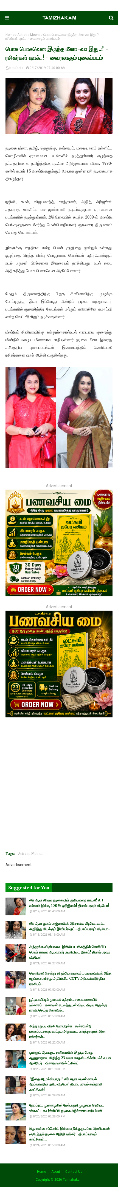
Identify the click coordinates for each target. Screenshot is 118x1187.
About (55, 1172)
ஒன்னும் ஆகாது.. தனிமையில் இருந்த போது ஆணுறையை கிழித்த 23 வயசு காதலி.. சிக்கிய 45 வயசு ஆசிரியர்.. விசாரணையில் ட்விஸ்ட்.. (70, 1057)
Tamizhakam (73, 1180)
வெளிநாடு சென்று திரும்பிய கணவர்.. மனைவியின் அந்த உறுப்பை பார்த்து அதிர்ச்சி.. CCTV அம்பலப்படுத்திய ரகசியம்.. (70, 978)
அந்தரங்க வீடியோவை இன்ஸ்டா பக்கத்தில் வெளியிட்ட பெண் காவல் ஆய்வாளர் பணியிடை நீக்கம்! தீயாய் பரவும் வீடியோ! (69, 952)
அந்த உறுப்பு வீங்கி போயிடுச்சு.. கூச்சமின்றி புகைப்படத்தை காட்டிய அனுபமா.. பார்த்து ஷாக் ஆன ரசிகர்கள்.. (67, 1031)
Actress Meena (29, 35)
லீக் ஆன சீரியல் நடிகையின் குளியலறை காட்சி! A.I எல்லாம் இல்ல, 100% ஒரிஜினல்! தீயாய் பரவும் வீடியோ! (69, 903)
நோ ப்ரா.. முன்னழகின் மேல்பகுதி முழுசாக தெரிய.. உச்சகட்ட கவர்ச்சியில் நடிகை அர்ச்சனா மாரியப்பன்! (66, 1108)
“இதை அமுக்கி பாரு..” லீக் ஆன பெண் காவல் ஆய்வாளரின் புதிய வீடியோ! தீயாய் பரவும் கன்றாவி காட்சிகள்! (65, 1084)
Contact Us (73, 1172)
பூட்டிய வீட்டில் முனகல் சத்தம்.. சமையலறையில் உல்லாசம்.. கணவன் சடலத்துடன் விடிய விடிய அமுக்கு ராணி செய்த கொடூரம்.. (68, 1005)
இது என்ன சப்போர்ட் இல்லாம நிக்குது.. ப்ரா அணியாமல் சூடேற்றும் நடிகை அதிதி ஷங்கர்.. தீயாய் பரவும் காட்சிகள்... (69, 1134)
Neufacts (16, 68)
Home (10, 35)
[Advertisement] (59, 788)
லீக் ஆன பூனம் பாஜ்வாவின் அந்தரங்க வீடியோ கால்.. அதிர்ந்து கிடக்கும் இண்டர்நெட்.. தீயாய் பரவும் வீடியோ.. (69, 926)
